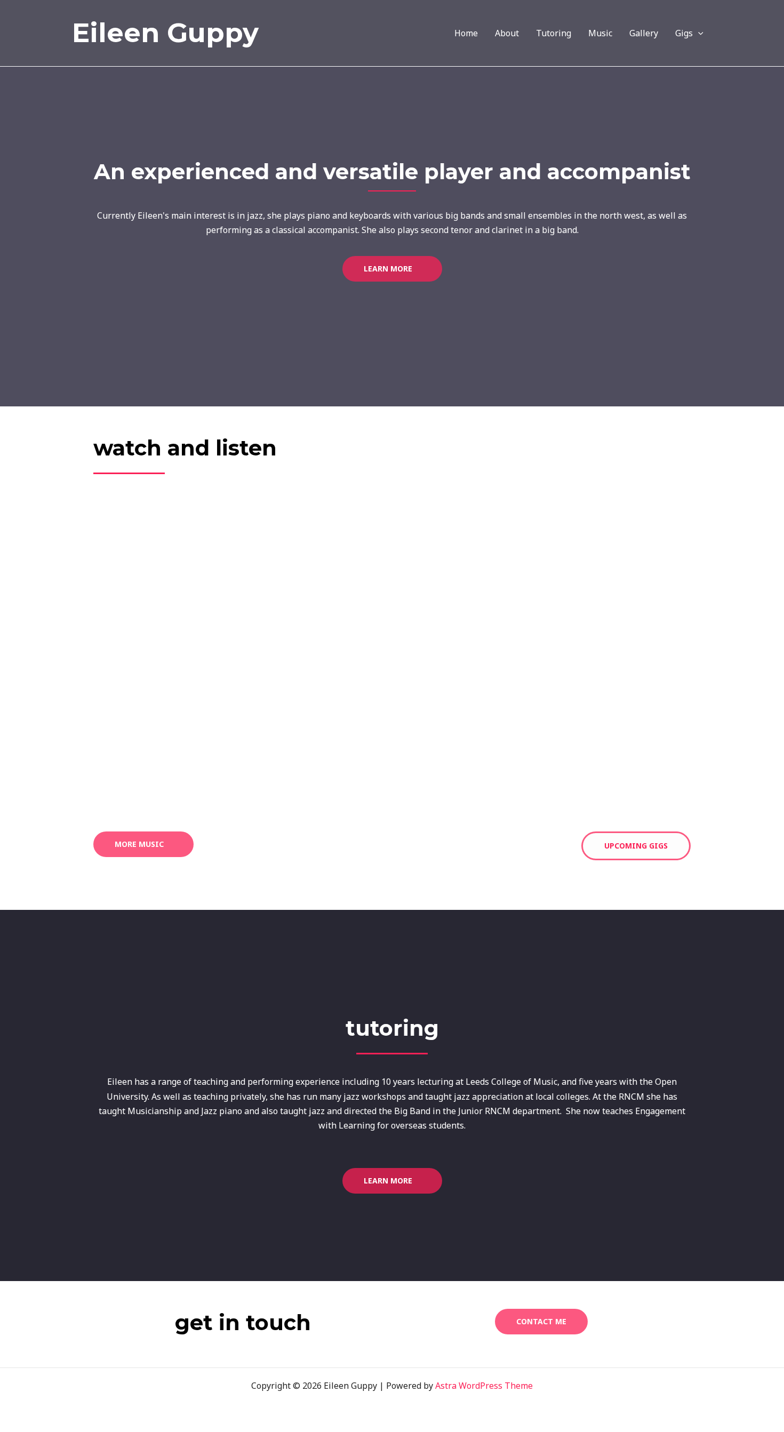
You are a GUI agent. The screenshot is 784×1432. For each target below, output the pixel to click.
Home (466, 33)
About (507, 33)
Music (600, 33)
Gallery (643, 33)
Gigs (684, 33)
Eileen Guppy (165, 33)
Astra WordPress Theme (484, 1385)
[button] (698, 33)
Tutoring (553, 33)
